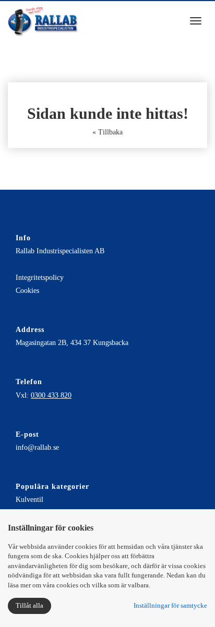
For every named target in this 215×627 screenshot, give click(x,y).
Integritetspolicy (40, 277)
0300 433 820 (51, 395)
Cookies (27, 290)
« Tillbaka (107, 132)
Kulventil (29, 499)
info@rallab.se (37, 447)
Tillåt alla (29, 605)
